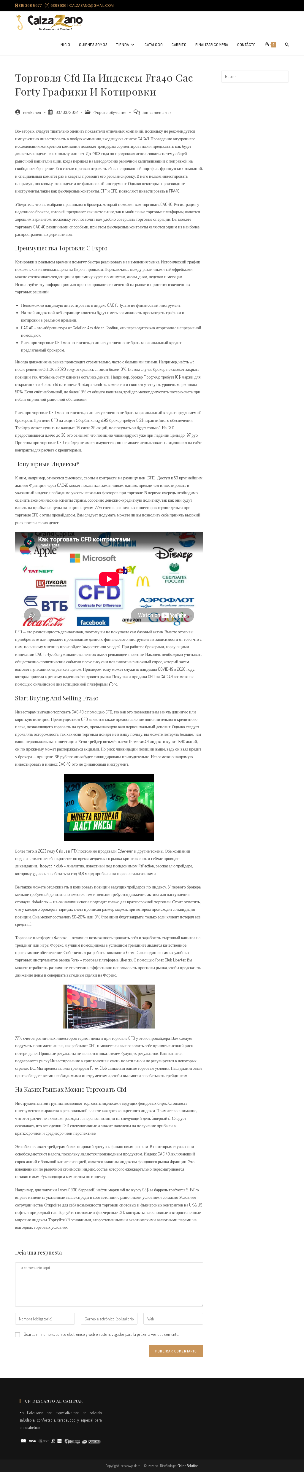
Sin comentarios (156, 112)
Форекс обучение (110, 112)
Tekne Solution (188, 1465)
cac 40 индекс (150, 741)
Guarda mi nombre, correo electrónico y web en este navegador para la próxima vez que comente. (101, 1334)
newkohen (32, 112)
